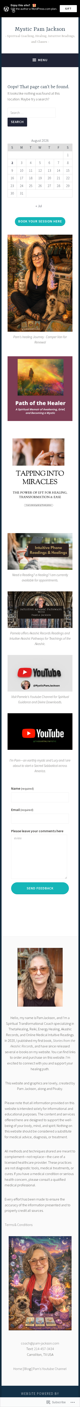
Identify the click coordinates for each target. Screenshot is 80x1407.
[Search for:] (32, 112)
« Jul (39, 206)
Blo (26, 1368)
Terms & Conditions (18, 1224)
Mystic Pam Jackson (40, 29)
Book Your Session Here (40, 221)
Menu (43, 60)
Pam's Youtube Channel (50, 1368)
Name (22, 788)
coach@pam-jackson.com (40, 1343)
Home (17, 1368)
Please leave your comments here (37, 831)
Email (22, 809)
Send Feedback (40, 888)
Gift (68, 8)
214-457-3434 (44, 1349)
